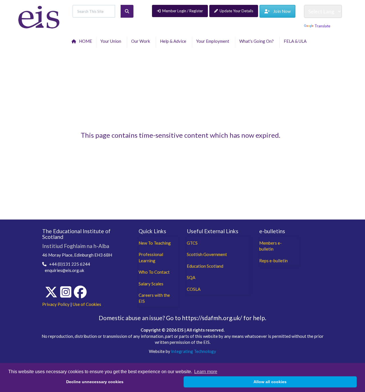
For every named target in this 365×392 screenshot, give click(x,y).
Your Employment (213, 41)
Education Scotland (205, 266)
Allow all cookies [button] (270, 381)
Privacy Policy (56, 304)
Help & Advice (174, 41)
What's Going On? (257, 41)
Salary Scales (151, 283)
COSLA (193, 289)
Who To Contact (154, 272)
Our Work (141, 41)
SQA (191, 277)
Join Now (280, 11)
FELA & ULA (296, 41)
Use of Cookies (87, 304)
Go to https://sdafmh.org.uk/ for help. (216, 317)
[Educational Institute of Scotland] (39, 16)
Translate (322, 26)
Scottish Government (207, 254)
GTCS (192, 242)
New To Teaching (155, 242)
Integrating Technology (193, 351)
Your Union (111, 41)
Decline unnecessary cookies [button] (94, 381)
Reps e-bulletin (273, 260)
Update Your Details (236, 11)
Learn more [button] (205, 371)
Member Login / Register (182, 11)
